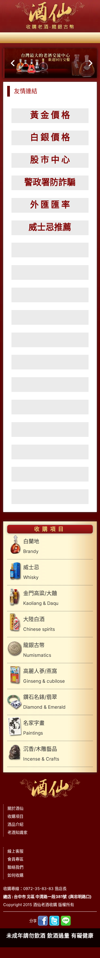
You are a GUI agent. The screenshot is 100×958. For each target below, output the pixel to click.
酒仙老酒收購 (45, 904)
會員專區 (15, 859)
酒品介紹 (15, 824)
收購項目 (15, 816)
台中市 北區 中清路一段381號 (40, 896)
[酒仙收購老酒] (50, 15)
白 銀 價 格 (50, 137)
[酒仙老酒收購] (50, 787)
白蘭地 (31, 546)
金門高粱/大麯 (40, 598)
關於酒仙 (15, 808)
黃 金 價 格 (50, 115)
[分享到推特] (54, 920)
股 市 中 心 (50, 159)
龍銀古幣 (37, 650)
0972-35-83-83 (38, 888)
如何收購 (15, 875)
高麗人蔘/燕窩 (44, 676)
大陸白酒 (39, 624)
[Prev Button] (9, 63)
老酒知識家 (17, 832)
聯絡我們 (15, 867)
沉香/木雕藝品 (41, 754)
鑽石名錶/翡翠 (44, 702)
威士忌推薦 (50, 227)
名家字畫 (34, 728)
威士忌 (31, 572)
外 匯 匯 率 (50, 204)
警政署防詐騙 (49, 182)
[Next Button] (90, 63)
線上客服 (15, 851)
